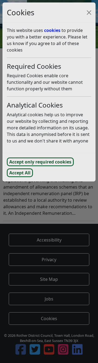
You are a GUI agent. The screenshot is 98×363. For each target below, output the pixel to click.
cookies (52, 30)
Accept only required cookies (40, 162)
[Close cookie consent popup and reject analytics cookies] (89, 12)
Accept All (19, 173)
